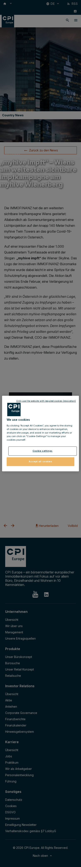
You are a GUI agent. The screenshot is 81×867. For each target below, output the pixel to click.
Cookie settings (43, 450)
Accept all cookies (40, 461)
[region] (40, 433)
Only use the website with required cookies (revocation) (46, 401)
